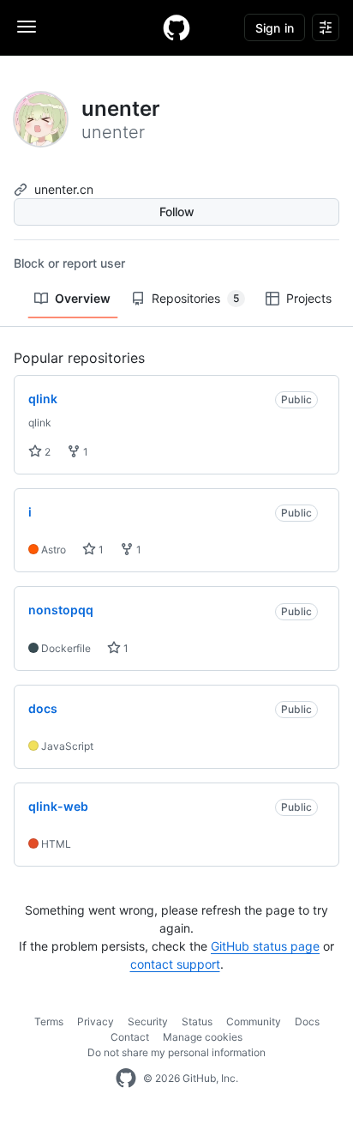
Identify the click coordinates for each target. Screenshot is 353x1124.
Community (253, 1021)
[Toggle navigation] (26, 26)
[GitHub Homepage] (126, 1078)
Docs (307, 1021)
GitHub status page (265, 946)
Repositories (195, 298)
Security (148, 1021)
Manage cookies (202, 1036)
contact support (175, 964)
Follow (176, 211)
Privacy (95, 1021)
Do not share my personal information (176, 1052)
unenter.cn (63, 189)
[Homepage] (176, 27)
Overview (83, 298)
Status (197, 1021)
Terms (48, 1021)
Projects (309, 298)
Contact (130, 1036)
